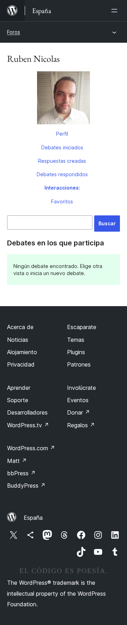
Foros (13, 32)
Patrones (79, 364)
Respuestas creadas (62, 161)
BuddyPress (26, 485)
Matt (17, 460)
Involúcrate (81, 387)
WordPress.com (31, 448)
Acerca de (20, 327)
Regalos (81, 425)
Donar (78, 412)
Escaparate (81, 327)
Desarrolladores (27, 412)
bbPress (21, 473)
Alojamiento (22, 352)
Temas (75, 339)
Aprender (18, 387)
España (33, 517)
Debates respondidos (62, 174)
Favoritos (62, 201)
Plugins (76, 352)
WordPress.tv (28, 425)
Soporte (17, 400)
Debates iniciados (62, 147)
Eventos (78, 400)
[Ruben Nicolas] (63, 99)
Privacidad (21, 364)
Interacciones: (62, 188)
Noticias (17, 339)
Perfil (62, 134)
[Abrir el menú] (115, 10)
